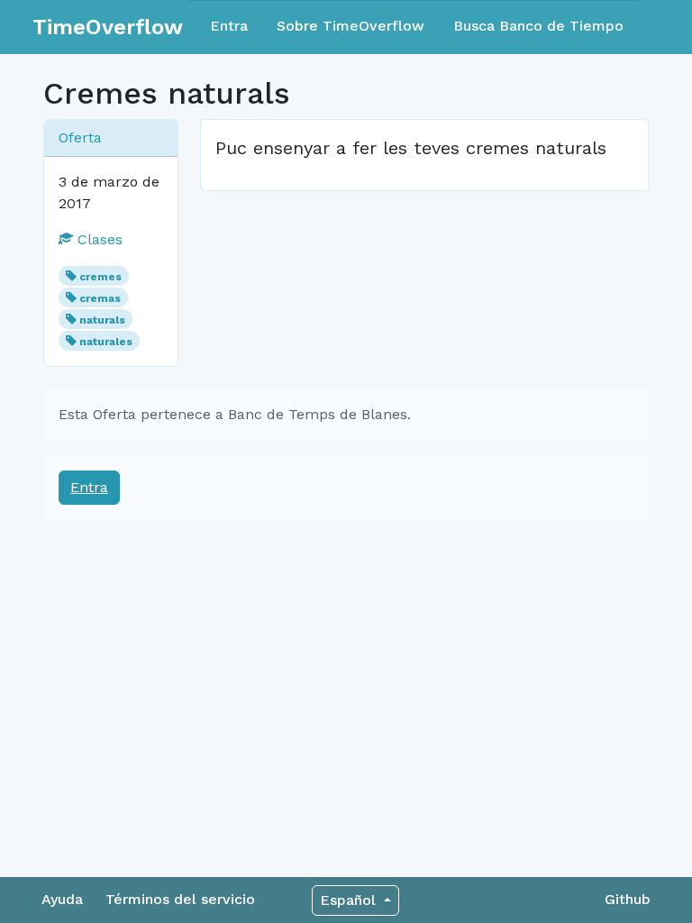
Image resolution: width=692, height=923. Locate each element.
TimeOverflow (107, 27)
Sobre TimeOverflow (350, 25)
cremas (100, 298)
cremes (100, 276)
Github (628, 899)
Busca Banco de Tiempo (538, 25)
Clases (98, 239)
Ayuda (62, 899)
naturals (102, 320)
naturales (105, 341)
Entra (229, 25)
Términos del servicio (180, 899)
